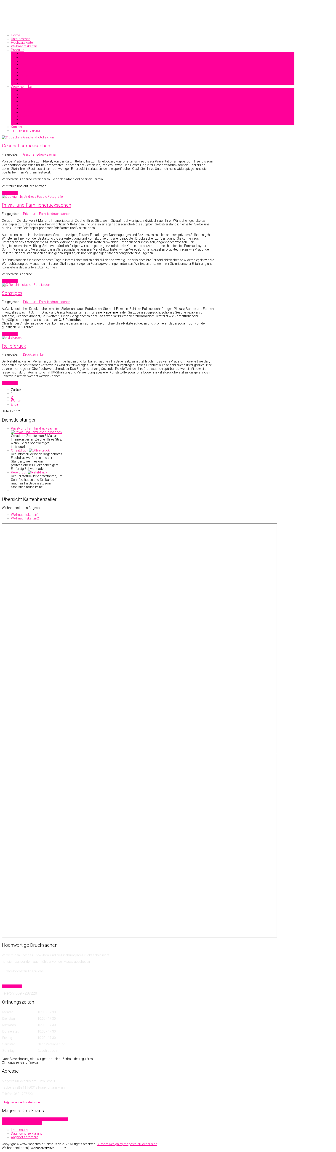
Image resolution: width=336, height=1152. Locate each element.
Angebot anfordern (24, 1137)
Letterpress (34, 1123)
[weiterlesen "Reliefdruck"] (37, 472)
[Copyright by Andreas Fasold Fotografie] (32, 196)
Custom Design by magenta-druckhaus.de (127, 1144)
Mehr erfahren (12, 986)
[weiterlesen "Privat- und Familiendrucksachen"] (36, 432)
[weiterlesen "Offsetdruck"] (39, 450)
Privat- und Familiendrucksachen (36, 205)
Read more (10, 193)
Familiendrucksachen (18, 1119)
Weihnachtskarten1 (25, 515)
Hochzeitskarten (14, 1123)
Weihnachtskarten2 (25, 518)
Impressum (19, 1130)
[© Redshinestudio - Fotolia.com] (26, 285)
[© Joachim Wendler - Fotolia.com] (28, 137)
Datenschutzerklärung (27, 1133)
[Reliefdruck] (11, 337)
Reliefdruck (14, 346)
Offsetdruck (19, 450)
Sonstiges (12, 293)
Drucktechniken (34, 354)
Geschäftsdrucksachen (26, 146)
